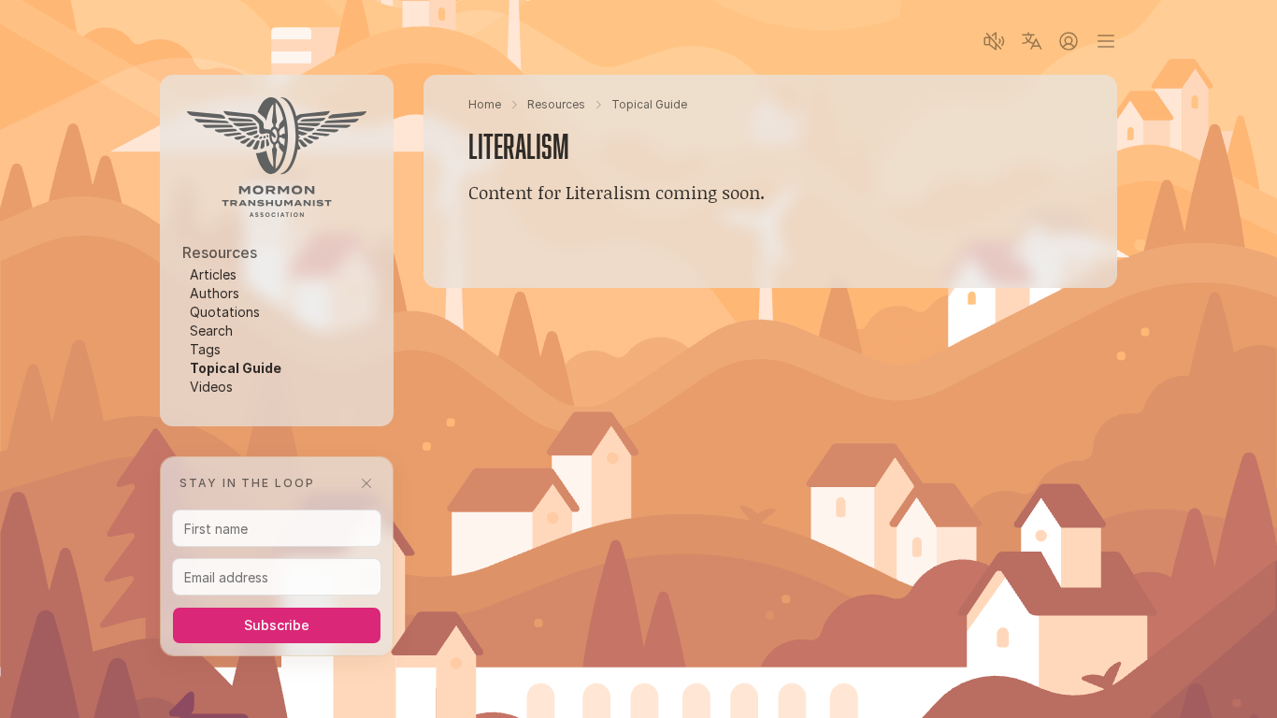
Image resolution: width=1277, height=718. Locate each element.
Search (211, 330)
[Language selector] (1031, 41)
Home (484, 104)
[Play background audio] (994, 41)
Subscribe (276, 625)
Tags (205, 349)
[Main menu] (1106, 41)
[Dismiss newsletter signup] (366, 483)
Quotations (225, 312)
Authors (214, 293)
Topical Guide (235, 368)
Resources (556, 104)
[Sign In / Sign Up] (1068, 41)
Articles (213, 274)
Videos (211, 387)
